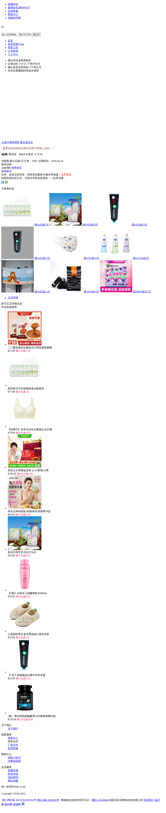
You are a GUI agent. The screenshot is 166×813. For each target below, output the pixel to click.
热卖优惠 (13, 44)
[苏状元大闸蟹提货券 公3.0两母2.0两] (25, 467)
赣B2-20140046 (100, 800)
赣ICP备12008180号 (48, 800)
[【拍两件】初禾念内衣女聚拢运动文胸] (25, 426)
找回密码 (13, 777)
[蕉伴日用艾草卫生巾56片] (25, 549)
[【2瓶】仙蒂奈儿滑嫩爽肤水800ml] (25, 590)
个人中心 (13, 54)
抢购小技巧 (14, 757)
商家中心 (13, 738)
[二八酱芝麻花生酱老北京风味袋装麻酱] (25, 344)
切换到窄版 (14, 17)
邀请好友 (19, 7)
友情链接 (13, 748)
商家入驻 (13, 47)
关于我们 (13, 728)
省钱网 (17, 804)
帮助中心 (13, 14)
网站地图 (13, 780)
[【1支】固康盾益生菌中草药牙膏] (25, 672)
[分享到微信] (6, 182)
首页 (10, 40)
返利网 (8, 804)
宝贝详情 (13, 297)
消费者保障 (14, 761)
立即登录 (66, 174)
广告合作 (13, 744)
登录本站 (13, 774)
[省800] (2, 26)
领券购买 (16, 167)
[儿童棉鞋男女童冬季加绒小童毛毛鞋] (25, 631)
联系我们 (149, 800)
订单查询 (13, 51)
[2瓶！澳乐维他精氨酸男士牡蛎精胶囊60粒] (25, 713)
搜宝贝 (36, 34)
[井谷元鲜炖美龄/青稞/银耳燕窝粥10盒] (25, 508)
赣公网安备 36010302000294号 (19, 800)
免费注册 (13, 770)
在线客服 (13, 11)
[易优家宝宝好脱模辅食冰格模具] (25, 385)
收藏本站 (13, 4)
